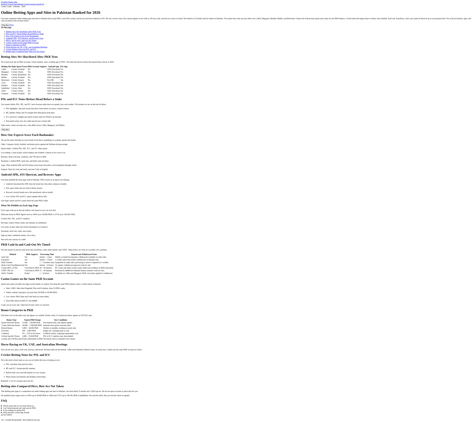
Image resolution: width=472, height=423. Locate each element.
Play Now (5, 25)
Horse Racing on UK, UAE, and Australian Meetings (26, 47)
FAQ (42, 4)
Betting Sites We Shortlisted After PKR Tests (23, 32)
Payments (31, 4)
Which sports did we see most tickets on (18, 406)
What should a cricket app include (16, 412)
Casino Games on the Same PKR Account (22, 43)
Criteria (15, 4)
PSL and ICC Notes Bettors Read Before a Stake (25, 34)
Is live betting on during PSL (14, 410)
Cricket (9, 4)
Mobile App (22, 4)
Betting (4, 4)
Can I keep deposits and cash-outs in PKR (19, 408)
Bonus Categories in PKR (16, 45)
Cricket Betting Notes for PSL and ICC (21, 49)
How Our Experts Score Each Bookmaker (22, 36)
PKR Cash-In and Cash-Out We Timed (21, 40)
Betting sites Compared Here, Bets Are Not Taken (25, 51)
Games (37, 4)
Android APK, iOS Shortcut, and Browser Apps (24, 38)
